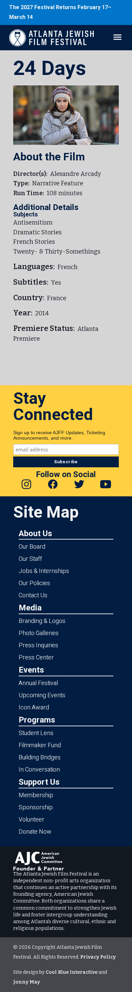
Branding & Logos (42, 621)
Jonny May (26, 982)
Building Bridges (40, 757)
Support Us (39, 781)
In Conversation (39, 769)
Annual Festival (38, 683)
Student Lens (36, 733)
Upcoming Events (42, 695)
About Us (35, 533)
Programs (37, 719)
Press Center (36, 657)
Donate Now (35, 831)
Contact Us (33, 595)
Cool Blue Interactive (71, 972)
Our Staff (30, 559)
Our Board (32, 546)
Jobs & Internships (44, 571)
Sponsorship (36, 807)
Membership (36, 795)
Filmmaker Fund (40, 745)
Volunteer (31, 819)
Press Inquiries (38, 645)
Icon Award (34, 707)
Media (30, 607)
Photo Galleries (39, 633)
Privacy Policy (98, 957)
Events (31, 669)
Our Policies (34, 583)
